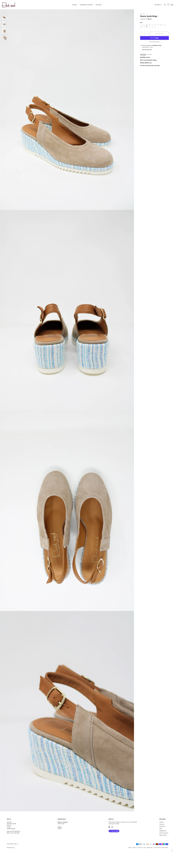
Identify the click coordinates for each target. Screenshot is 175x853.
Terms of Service (163, 833)
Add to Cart (159, 33)
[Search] (168, 4)
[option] (4, 16)
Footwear (74, 4)
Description (143, 54)
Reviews (150, 54)
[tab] (144, 54)
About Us (161, 824)
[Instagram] (112, 827)
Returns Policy (163, 835)
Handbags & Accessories (86, 4)
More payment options (154, 41)
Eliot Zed (142, 14)
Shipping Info (162, 830)
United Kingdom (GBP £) (12, 843)
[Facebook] (109, 827)
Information (99, 4)
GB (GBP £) (158, 4)
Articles (161, 822)
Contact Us (162, 826)
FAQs (160, 828)
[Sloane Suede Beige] (4, 17)
